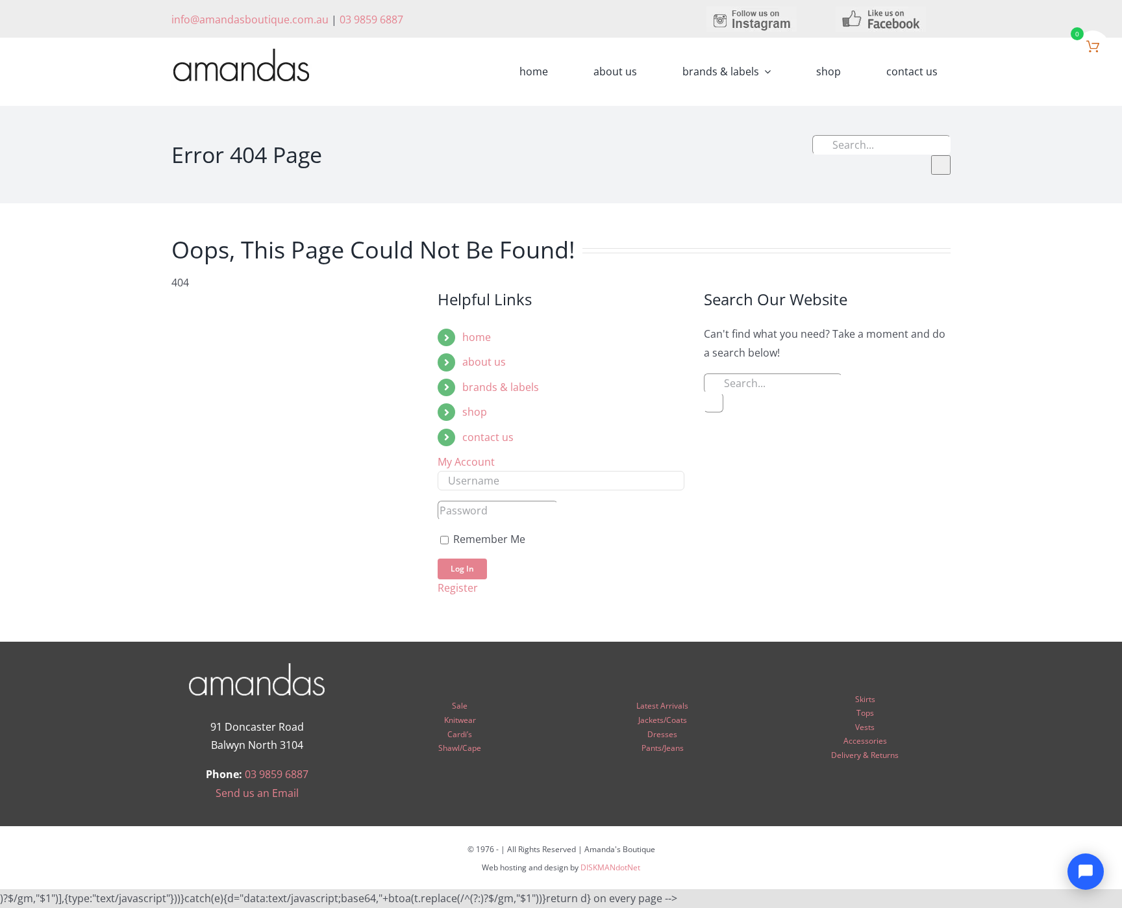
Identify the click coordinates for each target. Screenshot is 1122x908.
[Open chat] (1085, 871)
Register (458, 588)
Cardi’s (459, 734)
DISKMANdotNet (610, 867)
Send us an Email (257, 793)
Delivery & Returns (865, 755)
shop (474, 412)
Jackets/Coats (662, 719)
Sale (460, 705)
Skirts (865, 699)
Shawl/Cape (459, 747)
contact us (488, 437)
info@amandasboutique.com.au (250, 19)
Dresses (662, 734)
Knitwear (460, 719)
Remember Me (488, 539)
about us (484, 362)
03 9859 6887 (371, 19)
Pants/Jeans (663, 747)
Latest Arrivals (662, 705)
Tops (865, 712)
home (476, 337)
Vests (865, 727)
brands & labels (500, 387)
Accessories (865, 740)
